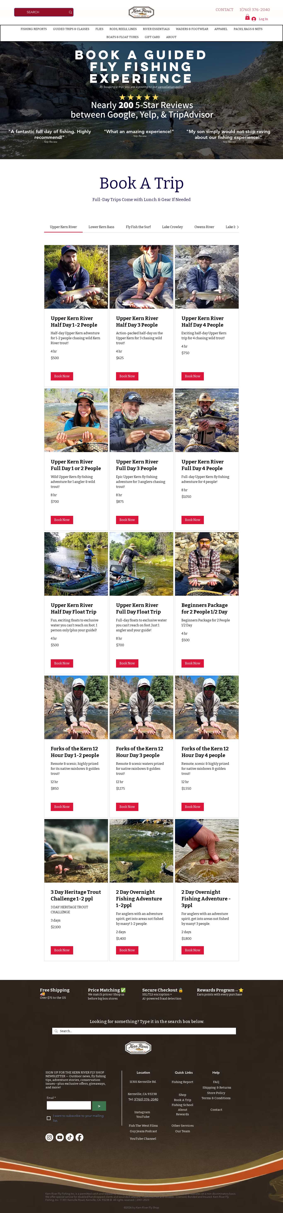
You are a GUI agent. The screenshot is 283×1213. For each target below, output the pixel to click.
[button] (247, 17)
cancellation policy (171, 87)
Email (51, 1098)
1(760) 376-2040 (146, 1099)
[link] (63, 227)
